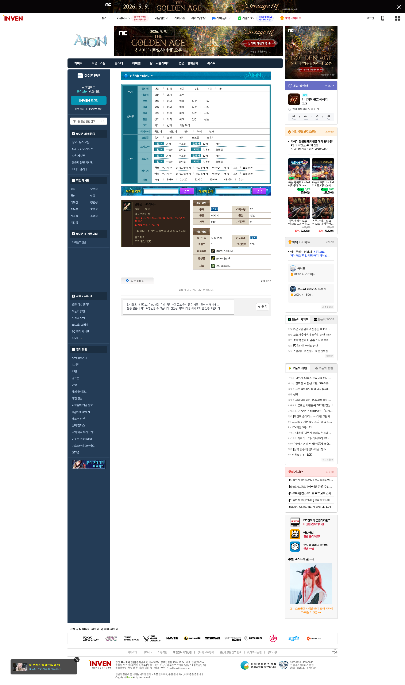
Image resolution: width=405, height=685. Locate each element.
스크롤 (195, 137)
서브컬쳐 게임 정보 (82, 405)
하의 (169, 100)
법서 (169, 94)
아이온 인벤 (92, 76)
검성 (73, 189)
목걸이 (158, 131)
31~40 (213, 179)
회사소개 (132, 652)
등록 (262, 306)
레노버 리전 (78, 418)
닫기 (77, 659)
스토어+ (329, 131)
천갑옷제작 (201, 167)
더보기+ (329, 85)
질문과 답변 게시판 (82, 162)
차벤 (74, 371)
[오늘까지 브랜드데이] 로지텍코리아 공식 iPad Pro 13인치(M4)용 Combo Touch (311, 500)
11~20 (183, 179)
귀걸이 (173, 131)
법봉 (156, 94)
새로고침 (326, 307)
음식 (156, 137)
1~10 (170, 179)
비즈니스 (147, 652)
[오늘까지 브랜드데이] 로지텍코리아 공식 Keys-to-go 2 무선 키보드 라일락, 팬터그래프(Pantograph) (311, 479)
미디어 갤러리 (79, 169)
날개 (211, 131)
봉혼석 (210, 137)
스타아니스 (223, 258)
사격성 (74, 216)
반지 (186, 131)
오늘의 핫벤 (78, 311)
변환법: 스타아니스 (225, 251)
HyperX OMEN (81, 412)
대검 (209, 88)
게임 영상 (77, 398)
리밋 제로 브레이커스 (83, 432)
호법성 (93, 209)
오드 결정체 (223, 265)
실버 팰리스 (78, 425)
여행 (74, 385)
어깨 (181, 100)
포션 (169, 137)
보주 (181, 94)
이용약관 (162, 652)
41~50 (228, 179)
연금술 (216, 167)
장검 (169, 88)
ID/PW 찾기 (95, 109)
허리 (199, 131)
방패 (169, 125)
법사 (159, 149)
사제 (196, 149)
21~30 (198, 179)
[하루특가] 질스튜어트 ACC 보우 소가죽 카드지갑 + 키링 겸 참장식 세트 (311, 493)
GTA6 (75, 452)
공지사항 (272, 652)
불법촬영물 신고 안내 (230, 652)
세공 (226, 167)
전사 (159, 143)
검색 (103, 121)
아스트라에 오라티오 (83, 445)
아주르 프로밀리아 (82, 439)
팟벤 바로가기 (79, 358)
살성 (92, 195)
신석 (181, 137)
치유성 (74, 209)
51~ (241, 179)
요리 (235, 167)
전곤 (181, 88)
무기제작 (167, 167)
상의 (156, 100)
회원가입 (79, 109)
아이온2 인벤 (79, 242)
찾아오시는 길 (254, 652)
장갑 (194, 100)
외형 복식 (184, 125)
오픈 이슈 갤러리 (81, 304)
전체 (156, 179)
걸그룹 (75, 378)
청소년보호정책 (205, 652)
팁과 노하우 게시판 (82, 149)
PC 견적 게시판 (80, 331)
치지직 (75, 364)
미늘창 (195, 88)
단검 (156, 88)
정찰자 (196, 143)
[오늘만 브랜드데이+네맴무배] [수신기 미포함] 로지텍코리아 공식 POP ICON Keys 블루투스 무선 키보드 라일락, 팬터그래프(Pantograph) (311, 486)
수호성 (93, 189)
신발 (206, 100)
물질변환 (248, 167)
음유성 (93, 216)
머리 (156, 125)
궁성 (73, 195)
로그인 (370, 18)
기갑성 (74, 222)
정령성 (93, 202)
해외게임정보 (79, 391)
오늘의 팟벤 (78, 318)
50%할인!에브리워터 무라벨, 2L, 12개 (310, 506)
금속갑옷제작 (183, 167)
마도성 (74, 202)
